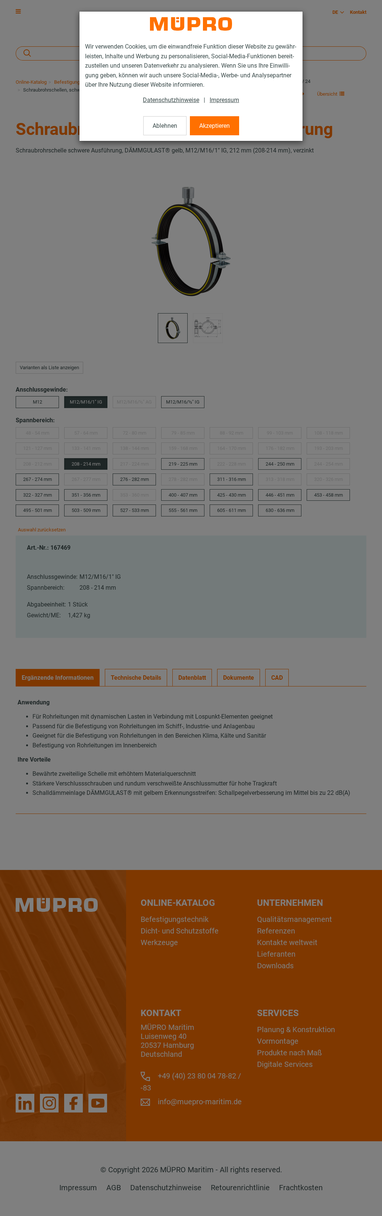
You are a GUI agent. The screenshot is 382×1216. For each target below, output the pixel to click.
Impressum (224, 100)
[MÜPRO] (191, 24)
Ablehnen (165, 125)
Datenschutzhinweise (171, 100)
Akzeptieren (214, 125)
